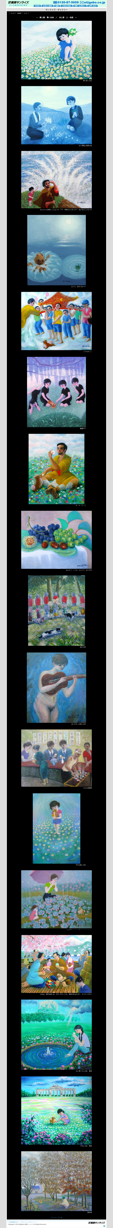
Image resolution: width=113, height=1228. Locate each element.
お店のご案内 (47, 6)
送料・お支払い (79, 6)
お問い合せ (92, 6)
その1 (25, 13)
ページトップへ (56, 1217)
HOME (37, 6)
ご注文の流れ (66, 6)
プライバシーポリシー (28, 1222)
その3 (12, 13)
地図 (57, 6)
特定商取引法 (13, 1222)
